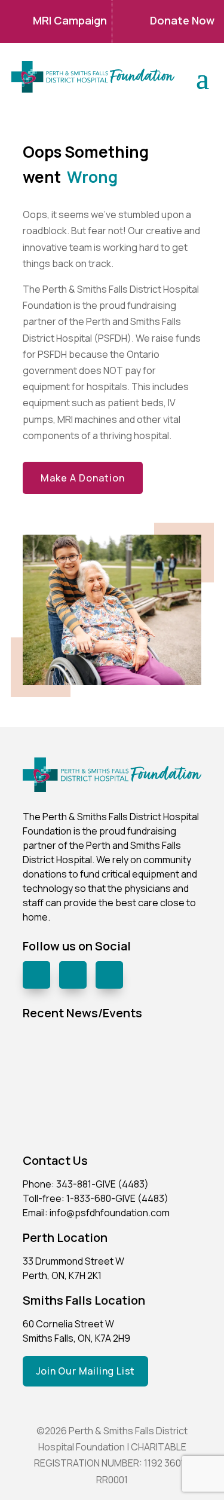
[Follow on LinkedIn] (109, 975)
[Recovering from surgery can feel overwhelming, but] (158, 1059)
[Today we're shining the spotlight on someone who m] (158, 1114)
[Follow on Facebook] (36, 975)
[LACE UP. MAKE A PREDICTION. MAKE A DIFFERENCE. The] (66, 1059)
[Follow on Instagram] (73, 975)
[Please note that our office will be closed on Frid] (66, 1114)
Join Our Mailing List (86, 1371)
